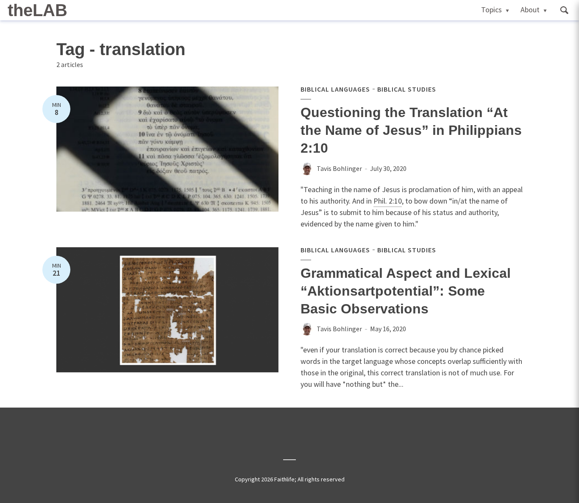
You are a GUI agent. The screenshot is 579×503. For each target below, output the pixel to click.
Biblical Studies (406, 89)
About (530, 9)
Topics (491, 9)
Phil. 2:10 (387, 201)
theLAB (37, 10)
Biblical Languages (335, 89)
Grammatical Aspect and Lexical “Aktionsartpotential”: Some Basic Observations (406, 290)
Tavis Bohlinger (339, 168)
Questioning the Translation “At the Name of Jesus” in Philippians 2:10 (411, 130)
